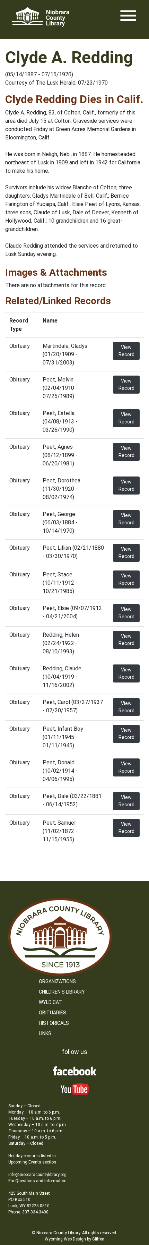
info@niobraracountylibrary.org (37, 1174)
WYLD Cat (50, 1002)
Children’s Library (62, 992)
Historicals (54, 1023)
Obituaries (52, 1012)
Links (45, 1033)
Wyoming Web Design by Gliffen (74, 1239)
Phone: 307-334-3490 (28, 1212)
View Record (126, 350)
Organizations (57, 981)
